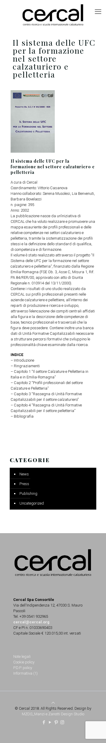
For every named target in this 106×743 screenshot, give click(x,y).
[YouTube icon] (50, 722)
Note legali (22, 656)
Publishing (28, 493)
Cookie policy (23, 662)
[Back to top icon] (53, 703)
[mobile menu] (98, 12)
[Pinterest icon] (56, 722)
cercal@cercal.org (31, 622)
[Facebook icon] (44, 722)
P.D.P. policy (22, 667)
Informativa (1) (25, 673)
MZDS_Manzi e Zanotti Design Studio (53, 714)
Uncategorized (31, 503)
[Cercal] (53, 15)
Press (24, 484)
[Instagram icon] (62, 722)
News (24, 474)
